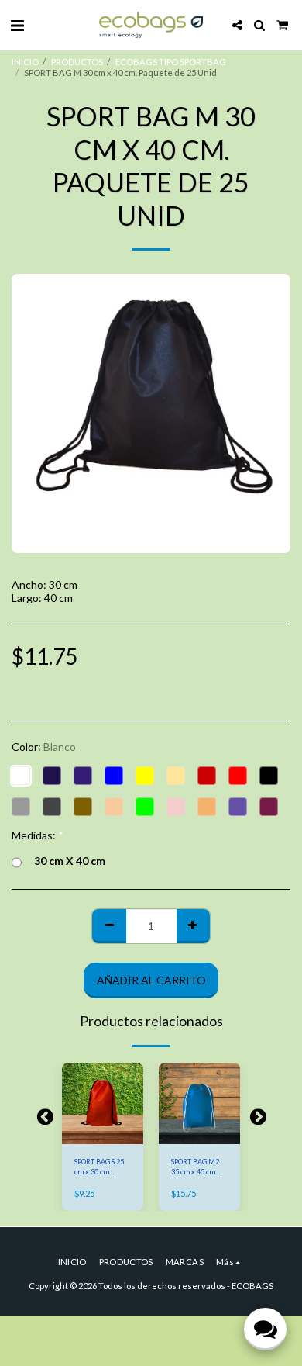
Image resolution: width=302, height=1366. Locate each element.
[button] (17, 25)
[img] (102, 1103)
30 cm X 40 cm (69, 860)
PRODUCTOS (77, 62)
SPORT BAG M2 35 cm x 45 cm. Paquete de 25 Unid (195, 1167)
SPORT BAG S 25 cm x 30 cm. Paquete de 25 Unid (99, 1167)
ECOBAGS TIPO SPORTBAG (170, 62)
